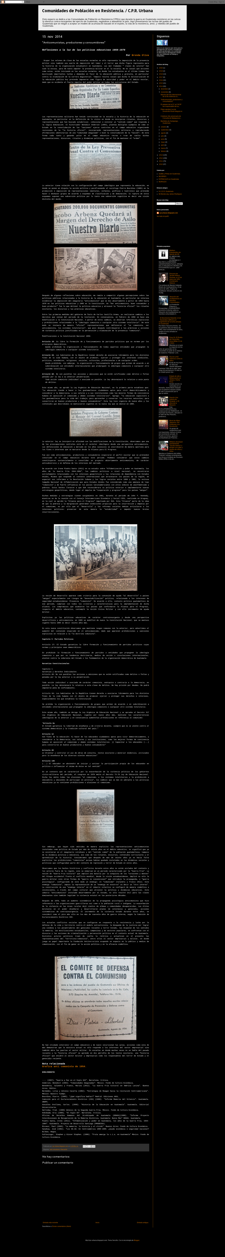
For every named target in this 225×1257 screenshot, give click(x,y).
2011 (161, 161)
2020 (161, 68)
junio (163, 139)
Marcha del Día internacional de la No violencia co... (171, 95)
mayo (163, 142)
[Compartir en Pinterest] (94, 1146)
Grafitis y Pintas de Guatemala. (169, 174)
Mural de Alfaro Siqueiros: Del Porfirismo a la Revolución (174, 423)
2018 (161, 74)
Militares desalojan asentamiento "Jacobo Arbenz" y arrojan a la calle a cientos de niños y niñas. (176, 446)
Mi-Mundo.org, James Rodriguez (170, 194)
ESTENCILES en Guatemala (169, 179)
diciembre (164, 89)
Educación (64, 1149)
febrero (163, 151)
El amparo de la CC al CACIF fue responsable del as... (171, 105)
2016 (161, 80)
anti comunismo (55, 1149)
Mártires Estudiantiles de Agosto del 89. (175, 252)
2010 (161, 164)
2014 (161, 86)
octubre (164, 127)
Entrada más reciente (50, 1222)
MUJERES (162, 176)
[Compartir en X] (89, 1146)
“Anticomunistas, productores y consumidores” (171, 100)
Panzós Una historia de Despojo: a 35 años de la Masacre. (174, 401)
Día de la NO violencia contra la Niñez (175, 359)
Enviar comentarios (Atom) (61, 1226)
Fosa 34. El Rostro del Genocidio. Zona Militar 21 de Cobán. (175, 340)
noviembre (165, 92)
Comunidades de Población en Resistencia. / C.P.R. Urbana (97, 10)
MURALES (162, 182)
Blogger (136, 1240)
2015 (161, 83)
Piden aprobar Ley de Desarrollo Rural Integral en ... (171, 111)
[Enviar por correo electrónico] (84, 1146)
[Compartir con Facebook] (91, 1146)
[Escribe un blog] (86, 1146)
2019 (161, 71)
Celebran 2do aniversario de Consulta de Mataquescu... (171, 117)
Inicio (97, 1222)
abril (162, 145)
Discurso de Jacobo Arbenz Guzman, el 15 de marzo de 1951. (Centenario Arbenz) (175, 278)
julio (162, 136)
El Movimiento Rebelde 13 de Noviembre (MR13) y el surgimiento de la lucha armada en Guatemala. (170, 321)
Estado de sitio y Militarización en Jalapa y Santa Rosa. (175, 379)
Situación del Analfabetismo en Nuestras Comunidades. (175, 299)
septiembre (165, 130)
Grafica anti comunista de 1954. (64, 1066)
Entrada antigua (142, 1222)
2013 (161, 155)
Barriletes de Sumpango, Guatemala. (169, 122)
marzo (163, 148)
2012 (161, 158)
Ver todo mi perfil (163, 216)
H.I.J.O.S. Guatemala (166, 191)
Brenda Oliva (140, 55)
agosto (163, 133)
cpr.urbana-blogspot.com (168, 213)
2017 (161, 77)
